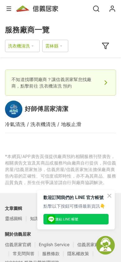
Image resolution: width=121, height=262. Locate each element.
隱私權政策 (78, 253)
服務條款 (51, 253)
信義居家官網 (18, 244)
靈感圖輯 (13, 218)
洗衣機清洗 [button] (19, 45)
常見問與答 (23, 253)
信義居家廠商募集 (94, 244)
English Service (54, 244)
